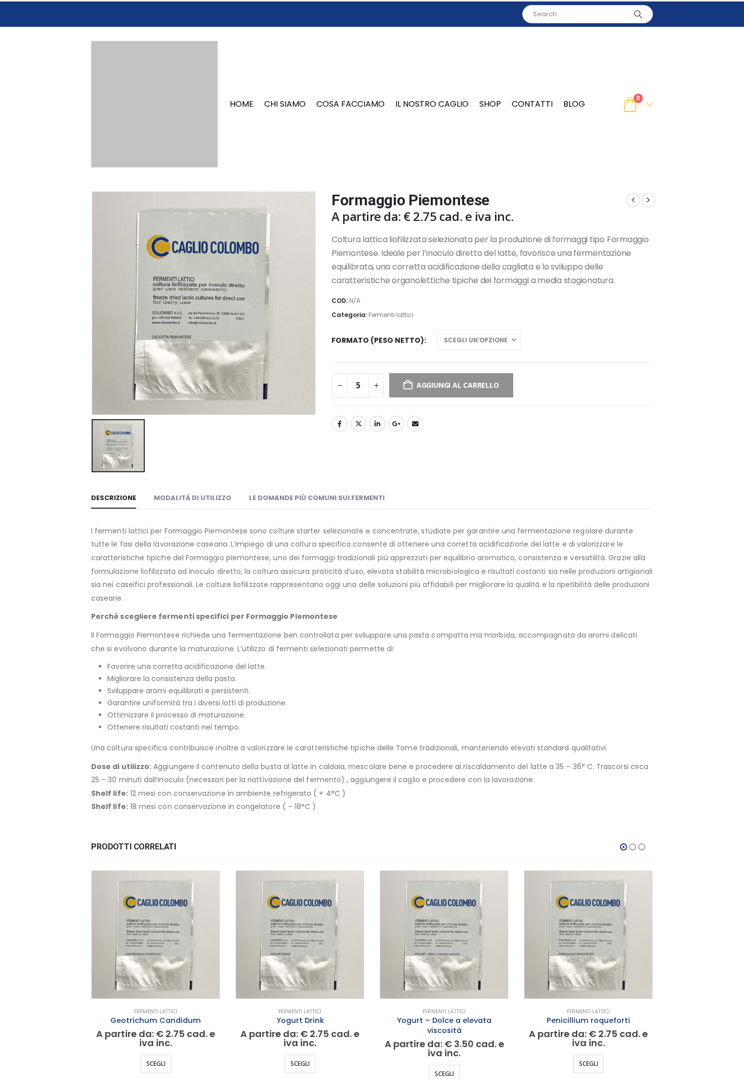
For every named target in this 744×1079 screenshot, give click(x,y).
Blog (574, 104)
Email (415, 424)
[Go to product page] (156, 935)
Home (242, 104)
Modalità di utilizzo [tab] (192, 498)
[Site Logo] (154, 104)
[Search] (638, 14)
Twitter (358, 424)
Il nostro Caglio (432, 104)
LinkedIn (377, 424)
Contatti (532, 104)
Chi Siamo (285, 104)
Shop (490, 104)
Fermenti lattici (391, 314)
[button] (623, 847)
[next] (648, 200)
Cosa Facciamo (350, 104)
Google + (396, 424)
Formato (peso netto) (378, 340)
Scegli (156, 1063)
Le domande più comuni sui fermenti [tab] (317, 498)
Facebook (340, 424)
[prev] (633, 200)
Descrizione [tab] (113, 498)
